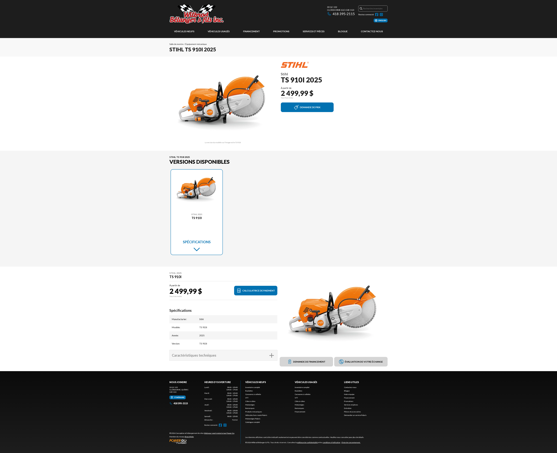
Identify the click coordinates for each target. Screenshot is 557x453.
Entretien (347, 408)
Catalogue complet (252, 422)
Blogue (343, 31)
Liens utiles (351, 382)
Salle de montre (176, 44)
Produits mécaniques (253, 412)
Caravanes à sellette (253, 394)
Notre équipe (349, 394)
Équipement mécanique (196, 44)
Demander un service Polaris (355, 415)
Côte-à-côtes (250, 401)
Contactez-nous (372, 31)
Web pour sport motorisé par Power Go (219, 433)
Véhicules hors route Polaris (256, 415)
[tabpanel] (221, 403)
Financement (251, 31)
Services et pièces (313, 31)
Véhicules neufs (184, 31)
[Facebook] (376, 14)
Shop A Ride (189, 437)
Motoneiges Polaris (252, 419)
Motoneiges (250, 405)
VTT (246, 398)
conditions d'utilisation (331, 442)
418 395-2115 (344, 14)
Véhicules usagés (219, 31)
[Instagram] (381, 14)
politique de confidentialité (307, 442)
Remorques (250, 408)
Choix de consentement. (350, 442)
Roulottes (249, 391)
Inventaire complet (252, 387)
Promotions (281, 31)
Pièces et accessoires (352, 412)
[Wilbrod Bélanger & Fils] (205, 14)
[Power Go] (202, 441)
